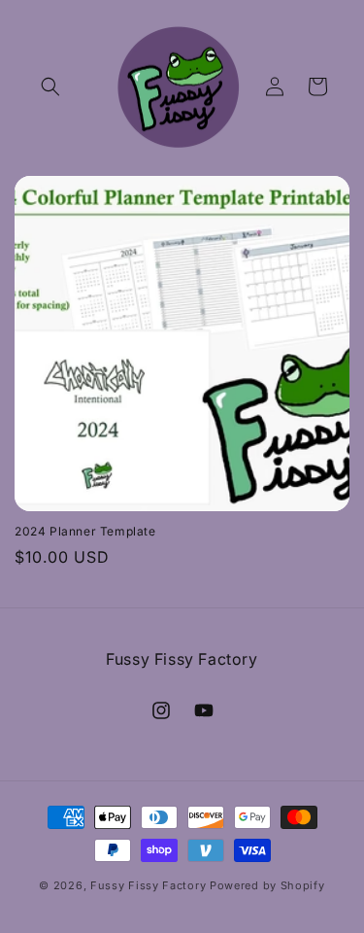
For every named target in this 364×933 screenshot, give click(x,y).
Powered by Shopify (267, 885)
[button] (50, 86)
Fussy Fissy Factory (148, 885)
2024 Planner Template (85, 531)
